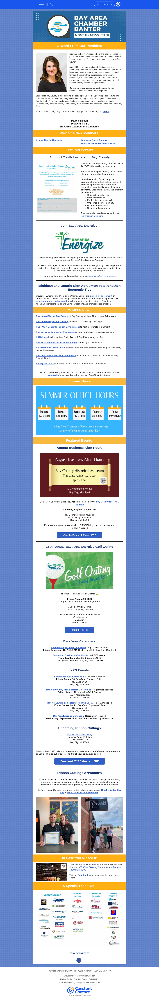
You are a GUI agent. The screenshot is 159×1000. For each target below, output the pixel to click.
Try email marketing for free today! (79, 995)
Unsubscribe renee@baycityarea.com (79, 976)
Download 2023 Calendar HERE (79, 761)
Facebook (83, 875)
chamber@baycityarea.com (77, 983)
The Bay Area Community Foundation (56, 332)
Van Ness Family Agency (94, 140)
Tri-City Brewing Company (94, 867)
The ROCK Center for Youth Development (58, 327)
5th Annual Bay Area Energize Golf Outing (69, 689)
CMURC (97, 658)
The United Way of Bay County (52, 316)
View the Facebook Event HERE (79, 535)
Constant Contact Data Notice (86, 979)
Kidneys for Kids (45, 363)
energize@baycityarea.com (102, 276)
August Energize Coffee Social (70, 676)
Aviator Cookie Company (49, 140)
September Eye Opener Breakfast (68, 647)
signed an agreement (101, 296)
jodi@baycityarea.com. (92, 216)
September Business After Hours (70, 655)
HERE (106, 111)
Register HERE (79, 630)
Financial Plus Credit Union (51, 347)
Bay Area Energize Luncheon (68, 716)
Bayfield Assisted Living (79, 734)
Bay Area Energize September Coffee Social (70, 703)
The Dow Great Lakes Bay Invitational (56, 355)
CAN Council (43, 337)
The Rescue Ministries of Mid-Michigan (56, 342)
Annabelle (53, 375)
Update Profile (66, 979)
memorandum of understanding (53, 301)
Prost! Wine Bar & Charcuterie (82, 792)
